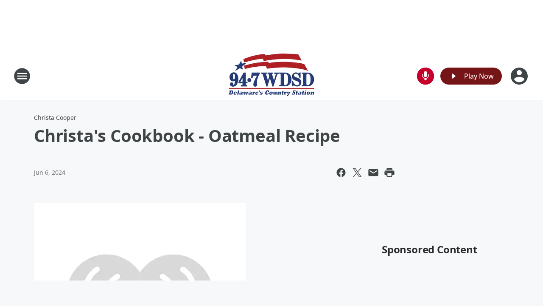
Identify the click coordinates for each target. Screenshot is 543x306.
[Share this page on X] (357, 172)
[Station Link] (271, 76)
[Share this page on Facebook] (341, 172)
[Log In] (520, 76)
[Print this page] (389, 172)
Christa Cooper (55, 117)
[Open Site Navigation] (22, 76)
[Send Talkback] (425, 76)
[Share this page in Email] (373, 172)
